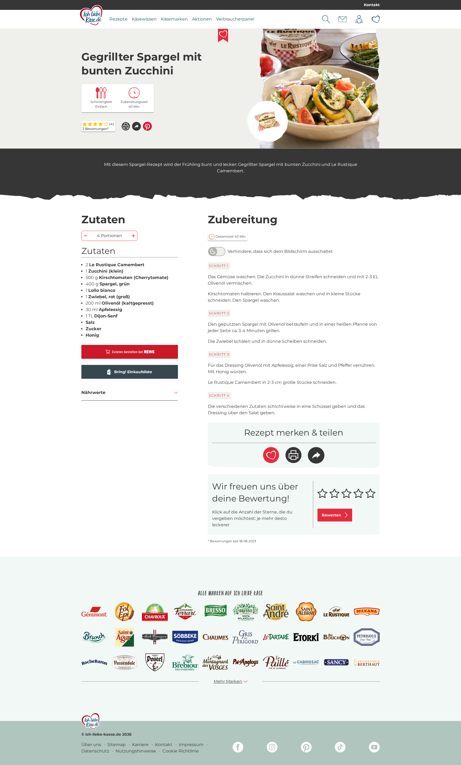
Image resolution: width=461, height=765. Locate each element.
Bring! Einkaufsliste (133, 371)
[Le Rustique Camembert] (267, 121)
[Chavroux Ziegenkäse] (155, 612)
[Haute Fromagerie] (155, 637)
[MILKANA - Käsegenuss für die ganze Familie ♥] (367, 612)
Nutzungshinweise (136, 751)
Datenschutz (95, 751)
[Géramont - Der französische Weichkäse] (94, 612)
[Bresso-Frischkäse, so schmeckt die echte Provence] (215, 611)
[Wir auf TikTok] (340, 748)
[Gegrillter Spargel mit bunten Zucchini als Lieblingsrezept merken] (223, 35)
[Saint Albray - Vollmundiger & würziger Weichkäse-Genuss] (306, 611)
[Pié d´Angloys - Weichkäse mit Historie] (246, 662)
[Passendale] (124, 662)
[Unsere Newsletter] (343, 19)
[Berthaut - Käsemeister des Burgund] (367, 663)
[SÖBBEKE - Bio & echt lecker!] (185, 637)
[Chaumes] (215, 637)
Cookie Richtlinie (180, 751)
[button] (136, 126)
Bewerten (331, 515)
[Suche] (326, 19)
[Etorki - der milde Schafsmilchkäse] (306, 637)
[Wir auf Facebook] (238, 748)
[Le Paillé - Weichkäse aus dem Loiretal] (276, 662)
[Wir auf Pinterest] (306, 748)
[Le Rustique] (336, 612)
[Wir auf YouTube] (374, 748)
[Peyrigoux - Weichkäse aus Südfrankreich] (367, 637)
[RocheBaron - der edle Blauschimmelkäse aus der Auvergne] (94, 662)
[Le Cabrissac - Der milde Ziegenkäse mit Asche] (306, 662)
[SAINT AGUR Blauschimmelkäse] (124, 637)
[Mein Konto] (359, 19)
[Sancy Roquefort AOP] (336, 663)
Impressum (192, 744)
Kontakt (372, 4)
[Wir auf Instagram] (272, 748)
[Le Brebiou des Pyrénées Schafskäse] (185, 662)
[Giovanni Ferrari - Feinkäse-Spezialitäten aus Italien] (185, 611)
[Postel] (155, 662)
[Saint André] (276, 611)
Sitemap (117, 744)
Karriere (141, 744)
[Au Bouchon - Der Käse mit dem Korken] (336, 637)
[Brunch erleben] (94, 637)
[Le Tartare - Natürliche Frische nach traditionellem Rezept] (276, 637)
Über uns (91, 744)
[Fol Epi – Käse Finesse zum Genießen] (124, 611)
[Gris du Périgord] (246, 637)
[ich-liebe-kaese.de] (90, 721)
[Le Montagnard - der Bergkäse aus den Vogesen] (215, 662)
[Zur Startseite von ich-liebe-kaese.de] (91, 15)
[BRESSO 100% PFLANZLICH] (246, 612)
